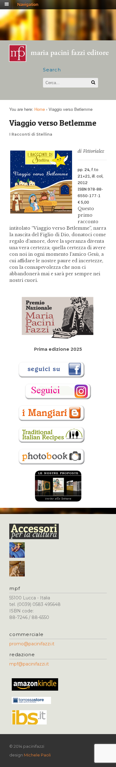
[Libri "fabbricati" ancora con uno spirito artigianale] (62, 60)
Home (39, 109)
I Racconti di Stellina (30, 134)
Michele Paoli (37, 754)
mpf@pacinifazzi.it (29, 664)
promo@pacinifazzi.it (31, 644)
